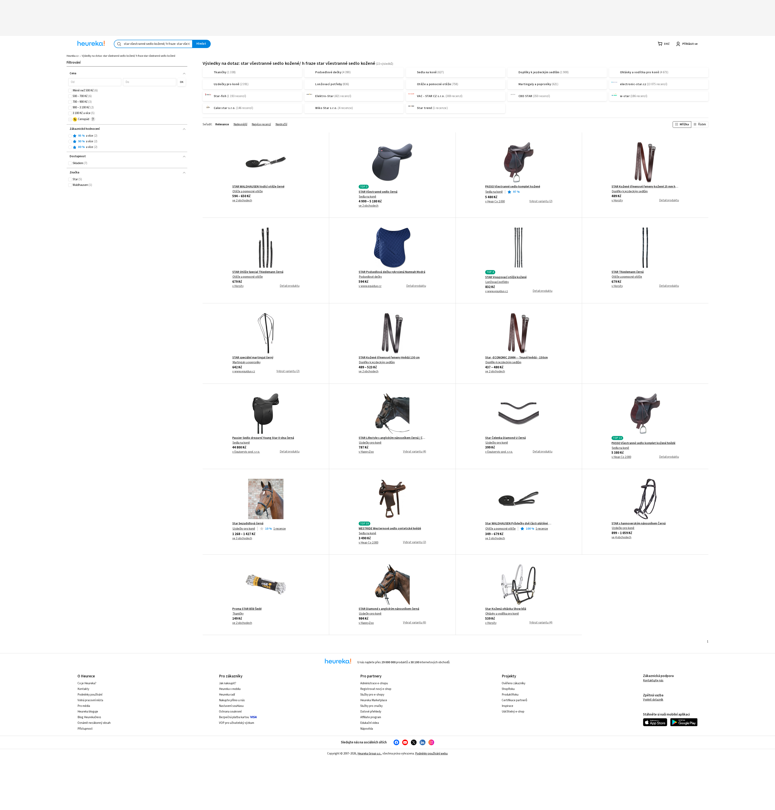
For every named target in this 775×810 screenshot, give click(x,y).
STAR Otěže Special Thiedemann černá (257, 272)
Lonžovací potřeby (497, 282)
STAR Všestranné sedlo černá (378, 192)
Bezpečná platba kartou (234, 717)
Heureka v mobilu (230, 689)
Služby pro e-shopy (372, 695)
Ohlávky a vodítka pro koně (502, 614)
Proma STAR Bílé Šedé (247, 609)
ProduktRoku (510, 695)
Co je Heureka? (87, 683)
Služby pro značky (371, 706)
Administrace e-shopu (374, 683)
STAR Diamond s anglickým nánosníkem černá (389, 609)
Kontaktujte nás (653, 680)
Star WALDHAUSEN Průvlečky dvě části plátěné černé (518, 524)
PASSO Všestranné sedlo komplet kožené (512, 187)
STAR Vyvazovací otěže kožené (506, 277)
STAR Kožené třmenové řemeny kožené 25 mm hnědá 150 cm (645, 187)
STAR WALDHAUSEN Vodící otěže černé (258, 187)
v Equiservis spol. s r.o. (246, 452)
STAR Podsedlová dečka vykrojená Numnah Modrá (392, 272)
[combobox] (153, 44)
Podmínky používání (90, 695)
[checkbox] (70, 90)
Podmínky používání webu (431, 753)
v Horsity (617, 201)
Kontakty (83, 689)
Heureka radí (227, 695)
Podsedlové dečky (370, 277)
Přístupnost (85, 729)
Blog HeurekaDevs (89, 717)
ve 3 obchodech (242, 539)
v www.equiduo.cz (370, 286)
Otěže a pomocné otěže (247, 191)
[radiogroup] (127, 142)
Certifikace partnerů (514, 700)
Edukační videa (369, 723)
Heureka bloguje (88, 711)
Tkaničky (238, 614)
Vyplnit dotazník (653, 700)
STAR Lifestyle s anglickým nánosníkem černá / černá (392, 438)
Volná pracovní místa (90, 700)
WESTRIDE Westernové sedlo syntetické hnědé (390, 529)
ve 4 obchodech (621, 537)
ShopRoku (508, 689)
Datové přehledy (370, 711)
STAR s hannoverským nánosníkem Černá (639, 524)
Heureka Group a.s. (369, 753)
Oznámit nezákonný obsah (94, 723)
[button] (94, 82)
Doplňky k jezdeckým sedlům (630, 191)
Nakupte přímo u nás (232, 700)
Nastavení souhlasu (231, 706)
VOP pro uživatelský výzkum (236, 723)
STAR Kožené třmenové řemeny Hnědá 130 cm (389, 358)
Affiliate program (370, 717)
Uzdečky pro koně (370, 443)
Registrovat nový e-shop (375, 689)
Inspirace (507, 706)
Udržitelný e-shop (513, 711)
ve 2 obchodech (242, 201)
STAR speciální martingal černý (252, 358)
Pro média (84, 706)
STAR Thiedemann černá (628, 272)
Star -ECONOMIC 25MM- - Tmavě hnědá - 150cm (516, 358)
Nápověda (366, 729)
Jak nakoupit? (227, 683)
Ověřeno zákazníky (513, 683)
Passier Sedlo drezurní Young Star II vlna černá (263, 438)
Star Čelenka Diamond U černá (505, 438)
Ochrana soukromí (230, 711)
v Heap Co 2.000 (495, 202)
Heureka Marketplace (373, 700)
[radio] (70, 136)
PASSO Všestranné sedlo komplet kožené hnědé (643, 443)
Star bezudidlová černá (247, 524)
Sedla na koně (367, 197)
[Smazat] (189, 44)
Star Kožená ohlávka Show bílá (505, 609)
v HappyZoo (366, 452)
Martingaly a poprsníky (246, 362)
